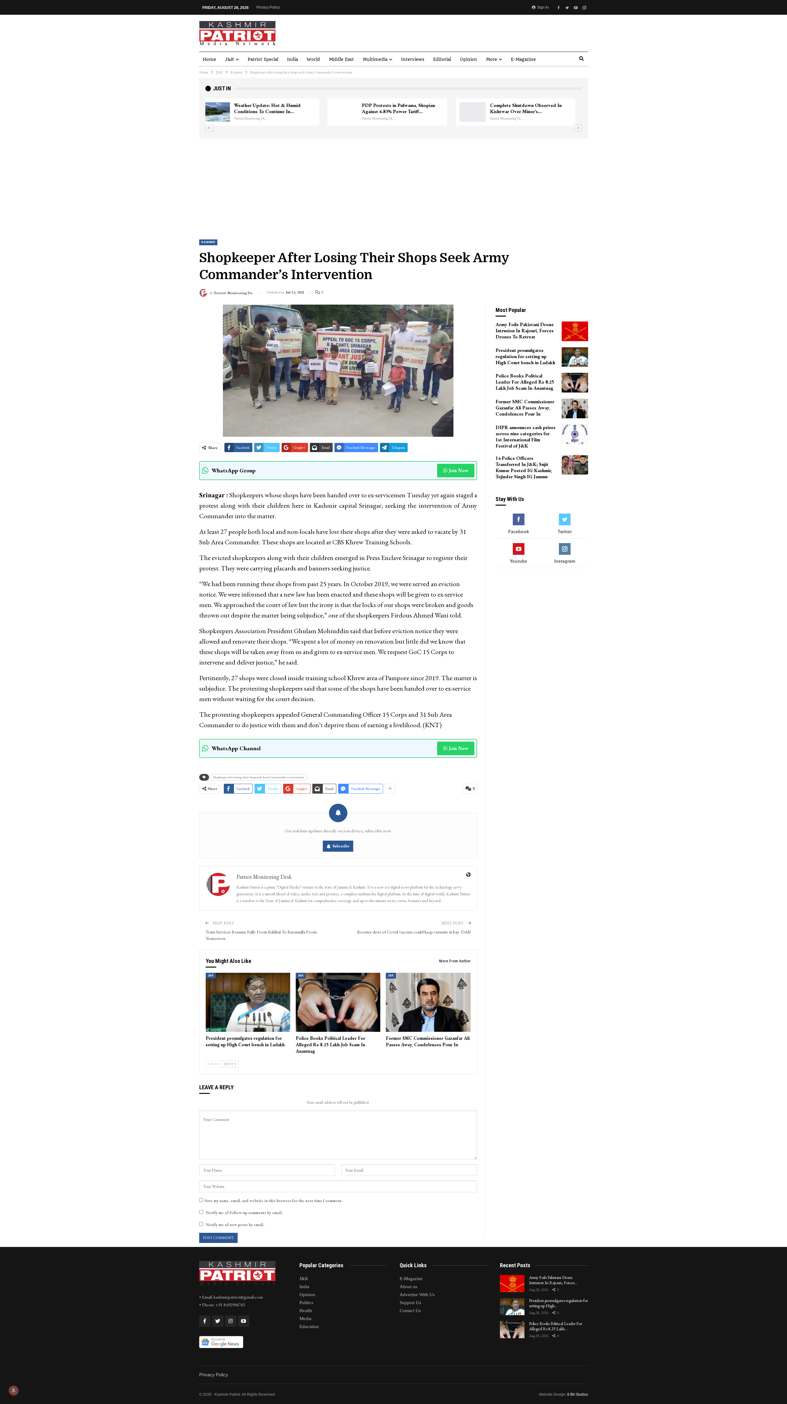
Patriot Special (263, 59)
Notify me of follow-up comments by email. (244, 1212)
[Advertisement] (393, 185)
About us (408, 1286)
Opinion (468, 59)
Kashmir (208, 242)
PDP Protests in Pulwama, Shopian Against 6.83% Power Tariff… (276, 108)
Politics (306, 1302)
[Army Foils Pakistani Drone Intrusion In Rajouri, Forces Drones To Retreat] (575, 331)
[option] (393, 112)
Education (309, 1326)
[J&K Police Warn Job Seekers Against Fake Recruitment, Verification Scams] (479, 112)
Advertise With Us (417, 1294)
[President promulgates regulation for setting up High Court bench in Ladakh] (248, 1002)
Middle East (341, 59)
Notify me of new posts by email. (235, 1224)
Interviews (412, 59)
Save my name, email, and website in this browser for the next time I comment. (273, 1200)
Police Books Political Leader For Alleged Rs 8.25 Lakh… (555, 1326)
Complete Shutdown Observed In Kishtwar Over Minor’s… (404, 108)
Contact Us (410, 1310)
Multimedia (375, 59)
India (292, 59)
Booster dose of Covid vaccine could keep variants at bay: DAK (414, 932)
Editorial (442, 59)
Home (209, 59)
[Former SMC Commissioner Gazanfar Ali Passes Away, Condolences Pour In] (428, 1002)
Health (305, 1310)
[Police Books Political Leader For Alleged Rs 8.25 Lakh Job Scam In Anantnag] (338, 1002)
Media (305, 1318)
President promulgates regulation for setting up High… (558, 1303)
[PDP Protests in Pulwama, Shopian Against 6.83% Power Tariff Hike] (222, 112)
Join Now (458, 470)
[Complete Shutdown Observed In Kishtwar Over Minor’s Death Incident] (351, 112)
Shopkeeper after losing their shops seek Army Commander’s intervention (258, 777)
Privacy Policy (268, 7)
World (313, 59)
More (491, 59)
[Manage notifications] (13, 1390)
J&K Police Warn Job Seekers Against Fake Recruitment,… (536, 108)
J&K (229, 59)
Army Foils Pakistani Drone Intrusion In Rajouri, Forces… (553, 1280)
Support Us (410, 1302)
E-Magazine (523, 59)
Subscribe (341, 846)
